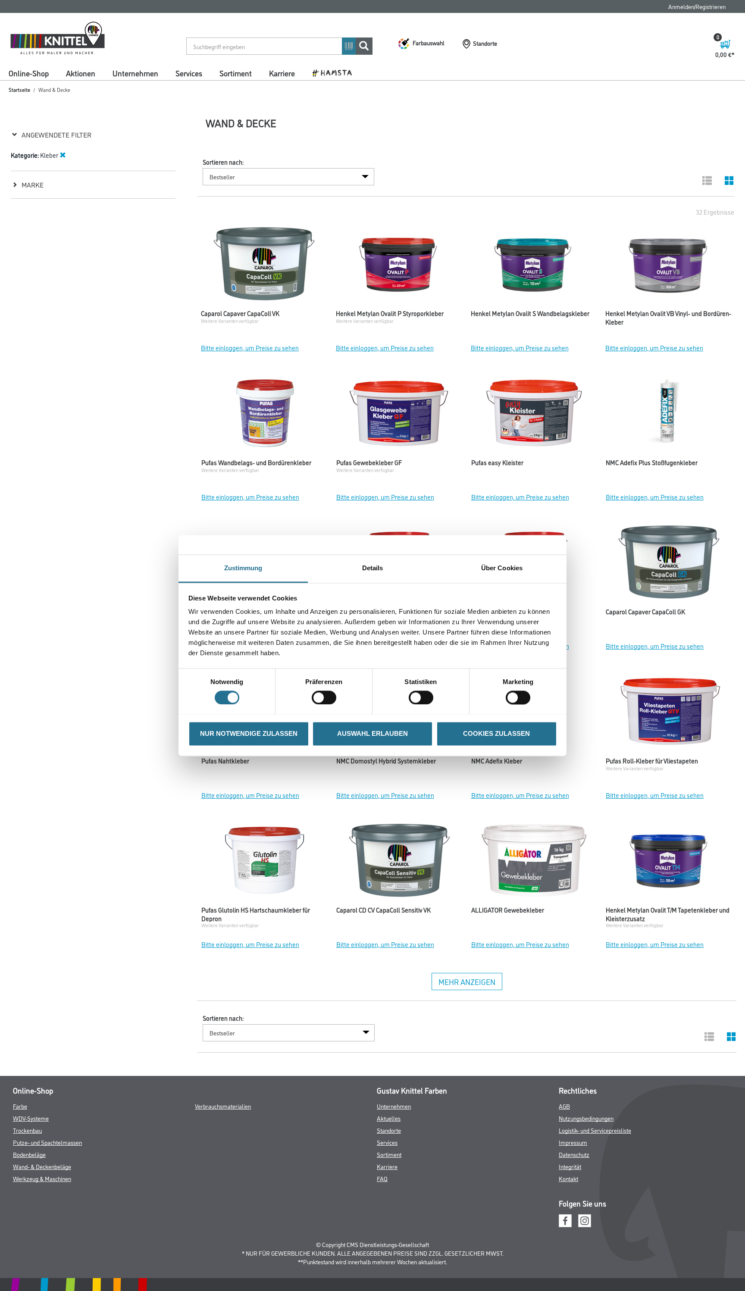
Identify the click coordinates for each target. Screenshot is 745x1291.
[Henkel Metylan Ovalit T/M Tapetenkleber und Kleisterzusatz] (669, 862)
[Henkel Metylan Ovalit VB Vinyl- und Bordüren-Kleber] (668, 266)
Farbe (20, 1106)
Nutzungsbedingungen (586, 1118)
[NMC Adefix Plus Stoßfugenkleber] (669, 415)
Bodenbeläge (29, 1154)
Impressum (573, 1142)
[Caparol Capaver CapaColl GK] (669, 564)
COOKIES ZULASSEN (496, 733)
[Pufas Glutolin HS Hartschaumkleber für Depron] (264, 862)
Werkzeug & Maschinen (42, 1178)
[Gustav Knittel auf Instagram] (584, 1219)
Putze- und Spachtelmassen (47, 1142)
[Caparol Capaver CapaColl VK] (264, 266)
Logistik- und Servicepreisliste (595, 1130)
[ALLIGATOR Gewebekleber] (534, 862)
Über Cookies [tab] (502, 568)
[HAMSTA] (335, 72)
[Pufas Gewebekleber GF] (399, 415)
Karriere (282, 73)
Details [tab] (372, 568)
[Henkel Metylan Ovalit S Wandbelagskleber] (534, 266)
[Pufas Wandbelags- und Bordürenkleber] (264, 415)
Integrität (570, 1166)
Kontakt (568, 1178)
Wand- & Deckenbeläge (42, 1166)
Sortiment (235, 73)
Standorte (389, 1130)
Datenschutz (574, 1154)
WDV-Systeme (31, 1118)
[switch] (326, 697)
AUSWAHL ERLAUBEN (372, 733)
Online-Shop (29, 73)
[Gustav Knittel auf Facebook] (565, 1219)
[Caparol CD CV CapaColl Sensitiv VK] (399, 862)
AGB (564, 1106)
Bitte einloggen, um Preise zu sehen (250, 347)
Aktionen (80, 73)
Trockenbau (27, 1130)
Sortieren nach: (223, 162)
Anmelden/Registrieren (697, 6)
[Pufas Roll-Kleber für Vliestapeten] (669, 713)
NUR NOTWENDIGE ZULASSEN (248, 733)
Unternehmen (135, 73)
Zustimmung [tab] (243, 568)
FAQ (382, 1178)
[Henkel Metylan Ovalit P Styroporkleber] (399, 266)
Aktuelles (389, 1118)
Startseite (19, 89)
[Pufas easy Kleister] (534, 415)
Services (188, 73)
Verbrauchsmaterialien (223, 1106)
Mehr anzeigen (466, 981)
